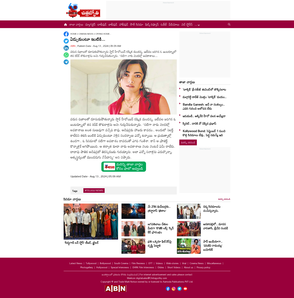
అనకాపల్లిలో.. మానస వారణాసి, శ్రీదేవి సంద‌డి (215, 226)
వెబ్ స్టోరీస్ (187, 24)
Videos (159, 263)
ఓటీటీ (164, 24)
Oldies (161, 267)
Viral (184, 263)
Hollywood (101, 267)
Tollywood (91, 263)
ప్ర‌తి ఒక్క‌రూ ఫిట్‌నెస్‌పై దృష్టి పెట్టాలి (160, 243)
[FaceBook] (66, 34)
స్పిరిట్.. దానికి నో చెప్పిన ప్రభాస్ (199, 123)
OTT (150, 263)
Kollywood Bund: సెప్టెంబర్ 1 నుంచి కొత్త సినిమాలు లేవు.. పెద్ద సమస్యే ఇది (204, 133)
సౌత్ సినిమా (136, 24)
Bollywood (105, 263)
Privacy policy (203, 267)
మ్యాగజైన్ (90, 24)
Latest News (75, 263)
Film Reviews (138, 263)
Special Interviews (120, 267)
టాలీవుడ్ (102, 24)
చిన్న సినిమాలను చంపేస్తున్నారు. (211, 208)
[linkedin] (66, 48)
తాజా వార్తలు (76, 24)
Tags (74, 191)
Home (73, 34)
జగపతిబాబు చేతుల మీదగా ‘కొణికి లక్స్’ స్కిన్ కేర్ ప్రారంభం (161, 228)
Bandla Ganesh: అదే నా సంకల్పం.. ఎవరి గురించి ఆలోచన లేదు (204, 106)
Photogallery (86, 267)
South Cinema (121, 263)
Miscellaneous (214, 263)
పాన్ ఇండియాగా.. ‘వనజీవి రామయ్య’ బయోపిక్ (212, 245)
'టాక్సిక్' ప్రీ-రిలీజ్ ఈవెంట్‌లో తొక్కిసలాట (204, 89)
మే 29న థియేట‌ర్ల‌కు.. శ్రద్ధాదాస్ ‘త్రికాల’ (159, 208)
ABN (73, 46)
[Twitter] (66, 41)
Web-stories (172, 263)
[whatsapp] (66, 55)
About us (188, 267)
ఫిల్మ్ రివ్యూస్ (152, 24)
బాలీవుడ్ (113, 24)
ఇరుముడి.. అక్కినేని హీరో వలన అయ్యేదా (204, 116)
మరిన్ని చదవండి (188, 142)
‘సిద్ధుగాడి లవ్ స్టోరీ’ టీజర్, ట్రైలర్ (81, 242)
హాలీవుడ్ (123, 24)
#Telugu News (94, 190)
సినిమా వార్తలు (72, 199)
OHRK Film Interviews (143, 267)
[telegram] (66, 62)
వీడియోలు (174, 24)
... (196, 24)
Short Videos (174, 267)
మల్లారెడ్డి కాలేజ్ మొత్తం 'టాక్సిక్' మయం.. (204, 97)
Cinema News (86, 34)
